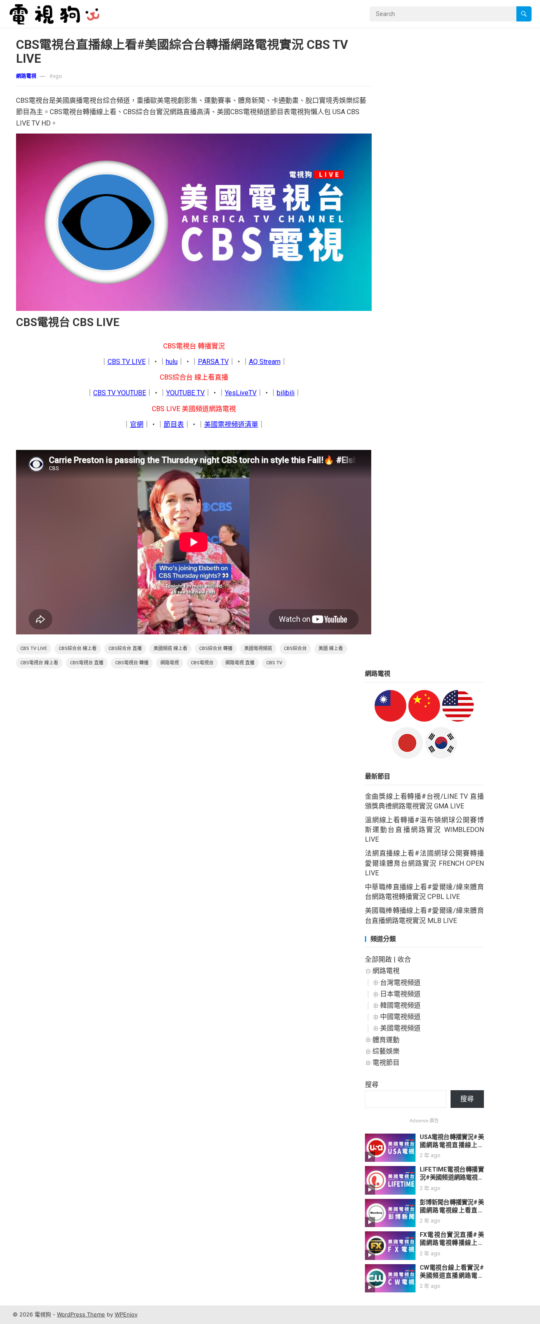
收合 (404, 959)
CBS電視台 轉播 (131, 663)
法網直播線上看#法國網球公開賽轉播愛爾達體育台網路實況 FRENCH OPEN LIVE (424, 863)
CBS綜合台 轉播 (215, 648)
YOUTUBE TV (185, 393)
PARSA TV (213, 362)
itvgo (56, 76)
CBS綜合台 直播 (125, 648)
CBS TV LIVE (127, 362)
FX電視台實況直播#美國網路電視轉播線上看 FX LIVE (452, 1242)
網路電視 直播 (239, 663)
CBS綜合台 (295, 648)
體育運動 (386, 1040)
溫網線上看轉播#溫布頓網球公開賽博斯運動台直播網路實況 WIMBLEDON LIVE (424, 829)
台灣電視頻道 (400, 983)
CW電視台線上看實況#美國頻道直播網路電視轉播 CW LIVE (452, 1275)
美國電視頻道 (258, 648)
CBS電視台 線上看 (39, 663)
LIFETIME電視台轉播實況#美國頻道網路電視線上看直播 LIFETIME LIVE (452, 1181)
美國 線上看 (331, 648)
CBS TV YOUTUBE (119, 393)
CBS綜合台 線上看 (78, 648)
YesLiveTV (240, 393)
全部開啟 (378, 959)
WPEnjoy (126, 1314)
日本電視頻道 (400, 994)
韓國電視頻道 (400, 1005)
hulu (172, 362)
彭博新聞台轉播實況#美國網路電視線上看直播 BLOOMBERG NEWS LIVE (452, 1214)
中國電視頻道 (400, 1017)
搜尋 (371, 1085)
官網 (136, 424)
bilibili (285, 393)
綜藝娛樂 (386, 1051)
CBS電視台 (202, 663)
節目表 (174, 424)
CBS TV (274, 663)
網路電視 (26, 76)
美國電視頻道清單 (231, 424)
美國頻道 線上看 (170, 648)
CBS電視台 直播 (86, 663)
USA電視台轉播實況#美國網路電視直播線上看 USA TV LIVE (452, 1145)
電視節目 (386, 1063)
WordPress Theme (81, 1314)
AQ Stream (265, 362)
